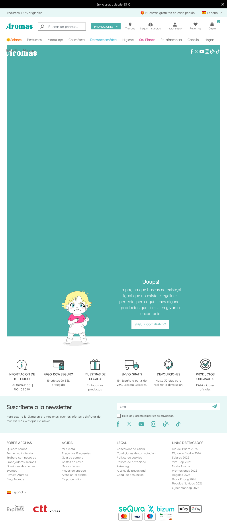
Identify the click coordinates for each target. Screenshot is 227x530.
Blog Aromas (15, 479)
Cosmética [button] (76, 40)
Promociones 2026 (184, 470)
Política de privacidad (131, 462)
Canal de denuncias (130, 474)
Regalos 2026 (181, 474)
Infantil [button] (11, 50)
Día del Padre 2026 (185, 449)
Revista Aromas (17, 474)
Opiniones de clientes (21, 466)
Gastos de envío (72, 462)
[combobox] (62, 27)
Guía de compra (73, 457)
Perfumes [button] (34, 40)
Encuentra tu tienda (20, 453)
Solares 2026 (180, 457)
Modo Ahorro (181, 466)
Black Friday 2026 (184, 479)
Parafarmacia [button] (171, 40)
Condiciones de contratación (136, 453)
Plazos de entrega (74, 470)
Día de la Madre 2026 (186, 453)
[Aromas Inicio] (19, 29)
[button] (147, 40)
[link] (13, 40)
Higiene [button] (128, 40)
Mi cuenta (68, 449)
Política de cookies (129, 457)
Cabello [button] (193, 40)
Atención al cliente (74, 474)
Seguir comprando (150, 324)
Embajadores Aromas (21, 462)
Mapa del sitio (71, 479)
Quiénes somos (17, 449)
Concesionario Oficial (131, 449)
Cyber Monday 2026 (185, 488)
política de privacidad (160, 415)
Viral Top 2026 (181, 462)
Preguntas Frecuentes (76, 453)
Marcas (28, 50)
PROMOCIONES (103, 26)
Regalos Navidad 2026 (187, 483)
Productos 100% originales (24, 13)
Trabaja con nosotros (21, 457)
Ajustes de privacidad (131, 470)
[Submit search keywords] (42, 27)
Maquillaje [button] (55, 40)
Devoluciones (71, 466)
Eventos (12, 470)
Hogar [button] (209, 40)
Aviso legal (124, 466)
